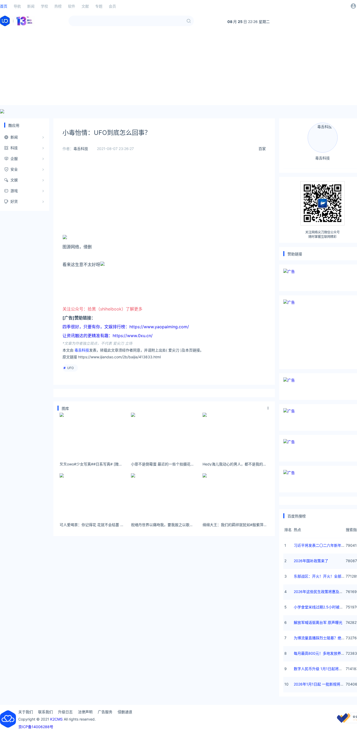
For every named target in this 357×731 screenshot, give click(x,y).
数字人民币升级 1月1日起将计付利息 (323, 668)
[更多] (268, 408)
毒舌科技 (80, 148)
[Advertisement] (178, 68)
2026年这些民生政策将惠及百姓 (320, 591)
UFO (70, 368)
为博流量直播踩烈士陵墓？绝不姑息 (323, 638)
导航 (17, 6)
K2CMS (56, 719)
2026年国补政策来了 (311, 561)
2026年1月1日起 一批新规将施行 (321, 684)
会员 (112, 6)
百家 (262, 148)
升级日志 (65, 712)
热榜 (58, 6)
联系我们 (45, 712)
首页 (3, 6)
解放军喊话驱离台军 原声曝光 (318, 622)
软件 (71, 6)
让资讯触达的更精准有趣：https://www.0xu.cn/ (107, 335)
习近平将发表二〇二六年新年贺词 (321, 545)
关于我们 (25, 712)
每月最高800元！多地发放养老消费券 (325, 653)
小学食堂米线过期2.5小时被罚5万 (321, 607)
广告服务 (105, 712)
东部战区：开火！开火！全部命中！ (323, 576)
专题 (98, 6)
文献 (85, 6)
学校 (44, 6)
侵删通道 (125, 712)
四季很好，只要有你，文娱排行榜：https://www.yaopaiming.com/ (125, 326)
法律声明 (85, 712)
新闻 (30, 6)
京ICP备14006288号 (35, 726)
